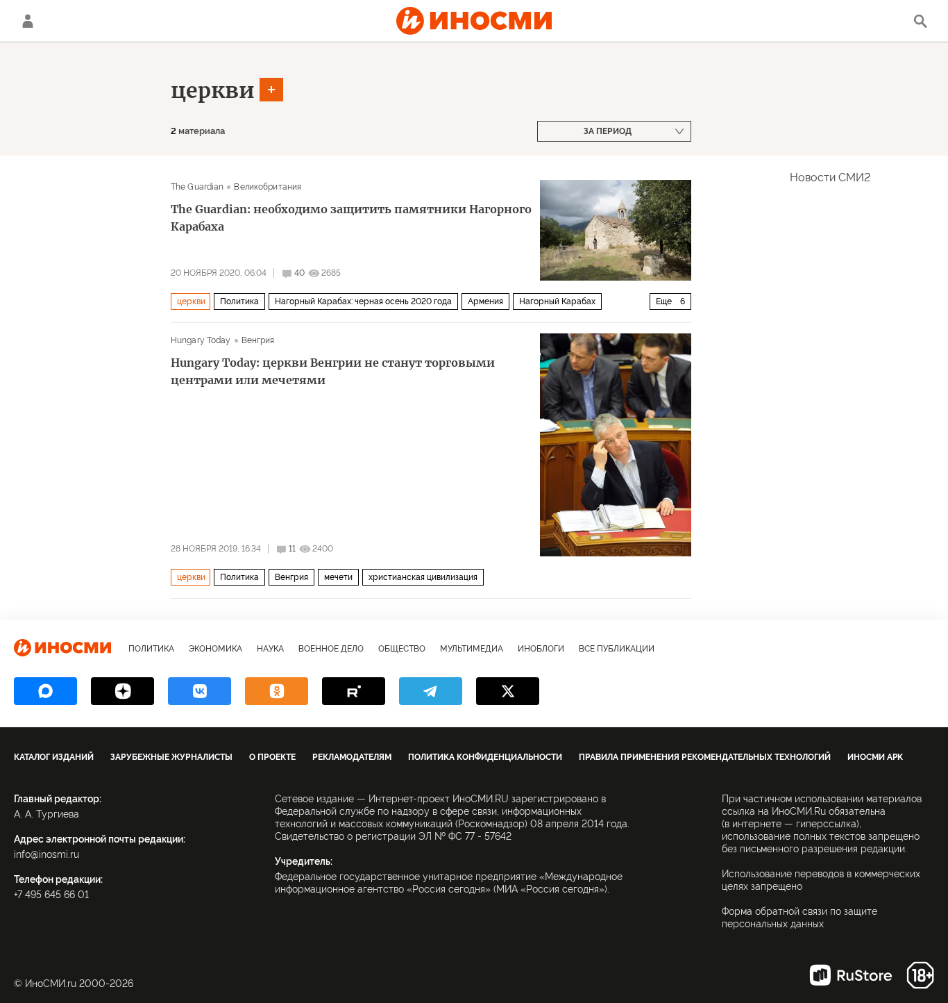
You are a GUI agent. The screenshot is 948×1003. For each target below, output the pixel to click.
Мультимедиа (471, 649)
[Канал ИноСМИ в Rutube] (353, 691)
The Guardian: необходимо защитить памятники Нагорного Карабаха (351, 217)
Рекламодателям (351, 757)
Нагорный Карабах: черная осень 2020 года (363, 301)
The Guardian (197, 187)
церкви (213, 90)
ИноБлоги (541, 649)
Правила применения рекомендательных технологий (705, 757)
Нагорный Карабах (557, 301)
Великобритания (267, 187)
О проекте (272, 757)
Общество (401, 649)
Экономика (215, 649)
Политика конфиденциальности (485, 757)
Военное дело (331, 649)
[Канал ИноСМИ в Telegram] (430, 691)
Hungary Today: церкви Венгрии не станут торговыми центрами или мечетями (333, 371)
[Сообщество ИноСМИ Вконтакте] (199, 691)
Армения (485, 301)
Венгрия (258, 340)
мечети (338, 577)
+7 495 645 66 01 (51, 894)
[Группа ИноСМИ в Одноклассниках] (276, 691)
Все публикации (616, 649)
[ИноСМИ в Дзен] (122, 691)
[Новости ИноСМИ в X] (507, 691)
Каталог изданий (54, 757)
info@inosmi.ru (46, 854)
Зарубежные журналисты (171, 757)
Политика (239, 301)
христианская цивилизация (423, 577)
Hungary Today (201, 340)
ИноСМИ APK (875, 757)
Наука (270, 649)
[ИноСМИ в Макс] (45, 691)
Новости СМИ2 (830, 177)
